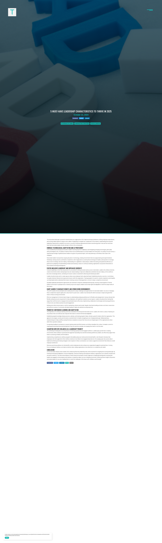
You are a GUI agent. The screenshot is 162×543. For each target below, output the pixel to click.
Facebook (75, 118)
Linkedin (87, 118)
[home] (12, 12)
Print (67, 362)
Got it (7, 537)
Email (71, 362)
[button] (150, 12)
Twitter (81, 118)
